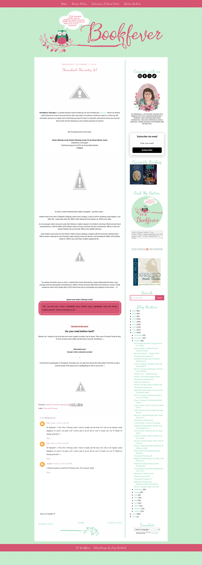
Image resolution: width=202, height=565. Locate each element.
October (137, 341)
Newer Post (45, 524)
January (137, 511)
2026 (134, 311)
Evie (47, 423)
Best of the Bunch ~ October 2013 (146, 353)
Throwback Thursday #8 (143, 456)
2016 (134, 324)
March (136, 506)
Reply (48, 438)
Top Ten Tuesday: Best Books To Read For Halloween (148, 370)
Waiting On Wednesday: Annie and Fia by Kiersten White (148, 391)
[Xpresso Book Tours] (147, 285)
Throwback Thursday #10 (143, 356)
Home (64, 3)
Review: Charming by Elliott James (147, 377)
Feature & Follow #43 (142, 476)
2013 (134, 333)
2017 (134, 322)
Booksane (103, 113)
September (138, 490)
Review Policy (79, 3)
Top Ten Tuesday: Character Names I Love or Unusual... (148, 396)
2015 (134, 327)
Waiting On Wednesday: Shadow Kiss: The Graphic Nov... (148, 427)
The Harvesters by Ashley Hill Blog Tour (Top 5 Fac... (148, 470)
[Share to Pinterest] (81, 404)
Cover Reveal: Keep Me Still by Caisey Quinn (148, 432)
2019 (134, 316)
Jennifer (49, 464)
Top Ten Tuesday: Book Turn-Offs (146, 487)
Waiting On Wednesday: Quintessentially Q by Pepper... (146, 483)
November (138, 338)
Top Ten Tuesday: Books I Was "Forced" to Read (149, 442)
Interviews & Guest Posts (105, 3)
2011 (134, 517)
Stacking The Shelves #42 (143, 379)
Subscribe (147, 150)
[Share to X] (76, 404)
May (136, 500)
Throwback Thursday (51, 408)
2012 (134, 514)
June (136, 498)
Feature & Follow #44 (142, 382)
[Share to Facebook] (79, 404)
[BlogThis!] (73, 404)
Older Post (115, 523)
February (137, 509)
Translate (154, 533)
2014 (134, 330)
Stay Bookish (118, 547)
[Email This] (71, 404)
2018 (134, 319)
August (137, 492)
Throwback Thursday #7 (143, 479)
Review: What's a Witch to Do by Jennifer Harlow (146, 350)
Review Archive (132, 3)
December (138, 335)
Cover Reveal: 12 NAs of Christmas (147, 423)
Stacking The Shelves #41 (143, 420)
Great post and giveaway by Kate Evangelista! (146, 465)
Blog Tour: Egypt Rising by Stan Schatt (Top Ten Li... (148, 416)
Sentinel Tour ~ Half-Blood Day (145, 374)
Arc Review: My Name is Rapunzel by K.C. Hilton (148, 345)
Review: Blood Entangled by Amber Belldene (147, 452)
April (136, 503)
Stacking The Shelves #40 (143, 474)
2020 (134, 314)
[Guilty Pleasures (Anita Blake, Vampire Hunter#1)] (150, 184)
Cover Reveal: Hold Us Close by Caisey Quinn (149, 406)
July (136, 495)
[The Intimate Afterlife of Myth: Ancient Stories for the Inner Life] (136, 184)
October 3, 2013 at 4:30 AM (59, 423)
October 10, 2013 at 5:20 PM (62, 464)
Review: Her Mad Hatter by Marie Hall (148, 385)
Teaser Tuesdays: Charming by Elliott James (148, 401)
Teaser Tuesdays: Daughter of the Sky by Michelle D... (148, 365)
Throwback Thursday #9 (143, 388)
